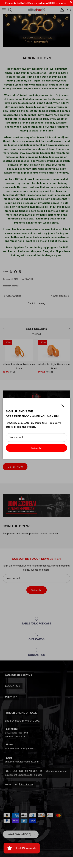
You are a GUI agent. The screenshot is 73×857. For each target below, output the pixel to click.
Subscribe (36, 448)
